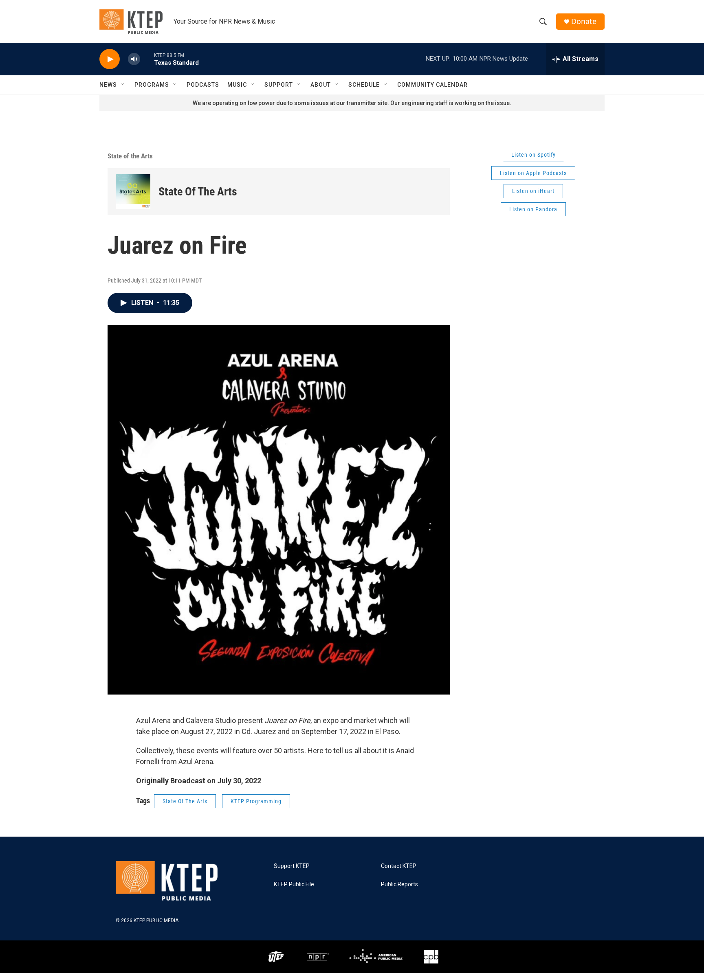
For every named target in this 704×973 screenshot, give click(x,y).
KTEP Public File (294, 884)
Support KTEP (292, 866)
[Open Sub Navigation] (123, 84)
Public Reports (399, 884)
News (108, 84)
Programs (151, 84)
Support (278, 84)
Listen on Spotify (533, 154)
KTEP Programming (256, 801)
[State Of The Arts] (133, 191)
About (320, 84)
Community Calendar (432, 84)
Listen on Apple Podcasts (533, 173)
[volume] (134, 59)
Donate (583, 21)
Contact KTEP (398, 866)
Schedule (364, 84)
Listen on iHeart (533, 191)
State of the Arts (130, 156)
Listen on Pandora (533, 209)
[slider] (147, 59)
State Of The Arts (197, 191)
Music (237, 84)
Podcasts (203, 84)
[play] (109, 59)
